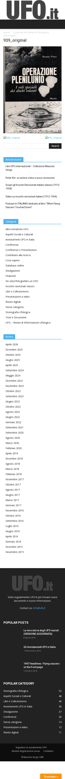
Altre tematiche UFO (17, 229)
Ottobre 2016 (13, 515)
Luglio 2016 (12, 526)
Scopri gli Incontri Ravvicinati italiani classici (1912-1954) (33, 187)
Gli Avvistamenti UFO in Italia (40, 647)
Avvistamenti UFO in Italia (20, 239)
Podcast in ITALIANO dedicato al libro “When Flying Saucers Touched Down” (33, 205)
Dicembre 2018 (14, 458)
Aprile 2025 (12, 365)
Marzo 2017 (12, 500)
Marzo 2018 (12, 469)
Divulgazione (13, 270)
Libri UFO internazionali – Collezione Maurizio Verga (30, 168)
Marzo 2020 (12, 443)
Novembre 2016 (15, 510)
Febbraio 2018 (14, 474)
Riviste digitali (13, 301)
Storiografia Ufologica (18, 312)
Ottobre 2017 (13, 484)
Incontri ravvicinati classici (20, 286)
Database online (15, 265)
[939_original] (32, 132)
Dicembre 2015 (14, 546)
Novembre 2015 (15, 552)
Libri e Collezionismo (17, 291)
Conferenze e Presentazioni (21, 250)
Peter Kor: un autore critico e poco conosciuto (30, 177)
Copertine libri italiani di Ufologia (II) (31, 32)
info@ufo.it (39, 608)
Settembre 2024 (15, 370)
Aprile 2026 (12, 344)
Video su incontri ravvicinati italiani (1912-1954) (31, 196)
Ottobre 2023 (13, 391)
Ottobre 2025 (13, 354)
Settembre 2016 (15, 520)
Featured (11, 275)
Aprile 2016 (12, 536)
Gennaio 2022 (13, 422)
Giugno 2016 (13, 531)
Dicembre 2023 (14, 380)
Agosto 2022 (13, 411)
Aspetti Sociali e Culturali (19, 234)
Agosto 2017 (13, 489)
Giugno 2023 (13, 401)
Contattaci (48, 751)
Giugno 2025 (13, 360)
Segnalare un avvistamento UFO (31, 747)
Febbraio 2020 (14, 448)
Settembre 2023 (15, 396)
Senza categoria (15, 307)
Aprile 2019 (12, 453)
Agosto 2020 (13, 437)
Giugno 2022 (13, 417)
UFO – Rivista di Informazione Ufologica (28, 322)
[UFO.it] (33, 10)
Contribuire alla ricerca (18, 255)
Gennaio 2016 (13, 541)
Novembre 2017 (15, 479)
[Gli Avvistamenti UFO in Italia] (12, 651)
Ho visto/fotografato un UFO (22, 281)
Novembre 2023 (15, 386)
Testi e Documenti (16, 317)
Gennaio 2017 (13, 505)
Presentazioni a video (18, 296)
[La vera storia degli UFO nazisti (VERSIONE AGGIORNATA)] (12, 635)
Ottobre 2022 (13, 406)
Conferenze (12, 244)
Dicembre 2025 (14, 349)
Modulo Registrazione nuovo (26, 751)
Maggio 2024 (13, 375)
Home (6, 32)
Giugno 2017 (13, 494)
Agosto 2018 (13, 463)
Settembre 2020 (15, 432)
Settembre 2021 (15, 427)
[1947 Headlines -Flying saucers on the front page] (12, 668)
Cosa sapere (13, 260)
